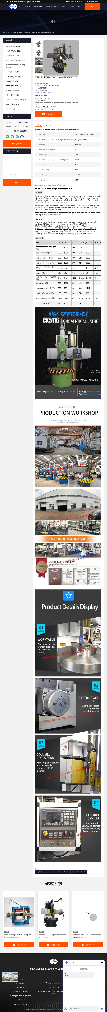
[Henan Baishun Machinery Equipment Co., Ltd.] (53, 961)
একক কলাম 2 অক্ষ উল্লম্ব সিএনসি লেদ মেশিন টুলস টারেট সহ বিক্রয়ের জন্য (52, 936)
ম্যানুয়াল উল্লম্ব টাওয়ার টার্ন (43, 872)
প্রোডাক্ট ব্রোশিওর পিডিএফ (44, 92)
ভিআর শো (27, 6)
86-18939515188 (94, 1)
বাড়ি (14, 6)
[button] (14, 917)
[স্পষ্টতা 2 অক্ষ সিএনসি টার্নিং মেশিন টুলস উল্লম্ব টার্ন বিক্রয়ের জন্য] (88, 912)
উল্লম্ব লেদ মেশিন (17, 32)
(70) (13, 72)
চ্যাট (92, 6)
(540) (13, 46)
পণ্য (20, 6)
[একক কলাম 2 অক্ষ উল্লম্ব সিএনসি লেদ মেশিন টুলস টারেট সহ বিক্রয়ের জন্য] (53, 912)
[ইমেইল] (22, 136)
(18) (12, 90)
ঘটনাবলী (64, 6)
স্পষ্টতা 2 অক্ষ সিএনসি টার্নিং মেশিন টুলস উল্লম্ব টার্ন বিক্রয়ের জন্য (87, 936)
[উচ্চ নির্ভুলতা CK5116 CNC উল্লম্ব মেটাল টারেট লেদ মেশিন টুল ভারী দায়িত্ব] (19, 912)
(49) (14, 76)
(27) (13, 86)
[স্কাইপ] (12, 136)
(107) (15, 66)
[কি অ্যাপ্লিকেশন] (17, 137)
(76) (12, 81)
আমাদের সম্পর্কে (38, 6)
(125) (12, 56)
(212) (13, 51)
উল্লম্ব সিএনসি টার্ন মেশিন (79, 872)
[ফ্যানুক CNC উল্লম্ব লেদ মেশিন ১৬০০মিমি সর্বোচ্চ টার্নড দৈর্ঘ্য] (61, 58)
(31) (10, 109)
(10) (16, 100)
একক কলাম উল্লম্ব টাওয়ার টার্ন (61, 872)
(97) (15, 60)
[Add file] (65, 1008)
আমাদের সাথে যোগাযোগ (51, 6)
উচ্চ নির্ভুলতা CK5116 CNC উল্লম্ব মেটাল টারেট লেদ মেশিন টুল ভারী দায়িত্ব (18, 936)
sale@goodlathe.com (75, 1)
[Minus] (102, 962)
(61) (12, 95)
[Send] (101, 1008)
